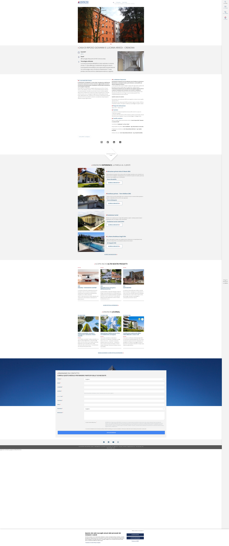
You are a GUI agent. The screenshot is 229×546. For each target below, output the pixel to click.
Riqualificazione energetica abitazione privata (108, 288)
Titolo (59, 379)
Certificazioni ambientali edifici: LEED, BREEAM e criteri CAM (132, 334)
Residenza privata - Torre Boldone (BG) (119, 193)
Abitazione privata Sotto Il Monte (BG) (118, 171)
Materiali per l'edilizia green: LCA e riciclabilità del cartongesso (110, 334)
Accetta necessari (135, 538)
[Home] (84, 2)
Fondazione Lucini (112, 215)
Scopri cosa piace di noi (110, 254)
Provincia (59, 408)
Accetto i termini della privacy (91, 422)
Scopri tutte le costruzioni (110, 305)
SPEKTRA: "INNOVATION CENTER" (87, 287)
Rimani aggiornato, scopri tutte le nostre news (110, 352)
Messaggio (59, 412)
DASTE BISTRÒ (127, 287)
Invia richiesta (111, 432)
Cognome (59, 387)
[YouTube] (113, 442)
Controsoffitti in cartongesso (84, 136)
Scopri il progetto (113, 182)
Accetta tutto (135, 534)
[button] (83, 26)
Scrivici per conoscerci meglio (110, 154)
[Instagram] (118, 442)
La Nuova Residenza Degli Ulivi (116, 236)
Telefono (59, 400)
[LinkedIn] (108, 442)
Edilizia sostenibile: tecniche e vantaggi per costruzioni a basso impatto (86, 334)
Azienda (59, 391)
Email (58, 404)
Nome (58, 383)
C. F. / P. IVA (59, 396)
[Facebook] (104, 442)
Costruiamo (118, 2)
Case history (124, 2)
